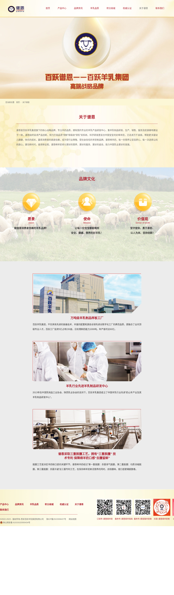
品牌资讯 (78, 8)
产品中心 (62, 8)
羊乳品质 (94, 8)
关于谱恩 (143, 8)
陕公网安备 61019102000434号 (16, 522)
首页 (48, 8)
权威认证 (127, 8)
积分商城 (111, 8)
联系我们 (160, 8)
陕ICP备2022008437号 (56, 519)
